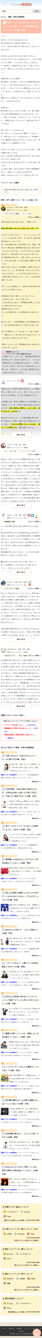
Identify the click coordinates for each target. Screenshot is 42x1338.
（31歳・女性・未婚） (17, 444)
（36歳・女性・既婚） (19, 649)
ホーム (4, 1328)
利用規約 (19, 1328)
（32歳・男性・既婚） (18, 207)
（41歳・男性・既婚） (17, 515)
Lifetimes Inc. (19, 1333)
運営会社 (11, 1328)
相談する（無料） (37, 1334)
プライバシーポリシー (31, 1328)
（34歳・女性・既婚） (17, 582)
